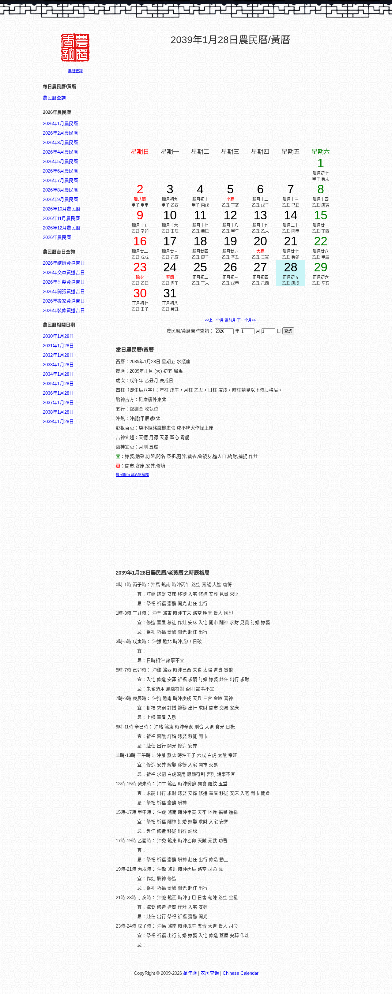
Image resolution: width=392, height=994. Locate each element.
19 (230, 241)
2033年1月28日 (58, 364)
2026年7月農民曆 (60, 180)
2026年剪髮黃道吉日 (64, 282)
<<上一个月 (214, 320)
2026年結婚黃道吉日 (64, 263)
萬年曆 (190, 973)
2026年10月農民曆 (62, 209)
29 (320, 267)
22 (320, 241)
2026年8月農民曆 (60, 190)
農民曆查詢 (54, 97)
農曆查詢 (75, 71)
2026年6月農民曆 (60, 171)
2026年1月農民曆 (60, 123)
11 (200, 215)
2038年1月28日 (58, 412)
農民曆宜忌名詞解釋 (132, 475)
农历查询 (210, 973)
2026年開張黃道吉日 (64, 291)
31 (170, 293)
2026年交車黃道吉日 (64, 272)
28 (290, 267)
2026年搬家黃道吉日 (64, 301)
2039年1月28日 (58, 421)
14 (290, 215)
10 (170, 215)
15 (320, 215)
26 (230, 267)
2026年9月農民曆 (60, 199)
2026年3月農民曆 (60, 142)
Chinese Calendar (240, 973)
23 (140, 267)
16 (140, 241)
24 (170, 267)
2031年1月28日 (58, 345)
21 (290, 241)
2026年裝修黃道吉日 (64, 310)
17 (170, 241)
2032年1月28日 (58, 355)
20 (260, 241)
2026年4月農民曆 (60, 152)
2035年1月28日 (58, 383)
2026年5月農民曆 (60, 161)
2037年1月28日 (58, 402)
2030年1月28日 (58, 336)
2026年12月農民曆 (62, 227)
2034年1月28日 (58, 374)
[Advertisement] (67, 718)
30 (140, 293)
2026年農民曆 (57, 237)
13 (260, 215)
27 (260, 267)
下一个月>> (246, 320)
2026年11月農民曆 (61, 218)
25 (200, 267)
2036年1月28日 (58, 393)
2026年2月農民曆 (60, 133)
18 (200, 241)
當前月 (230, 320)
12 (230, 215)
